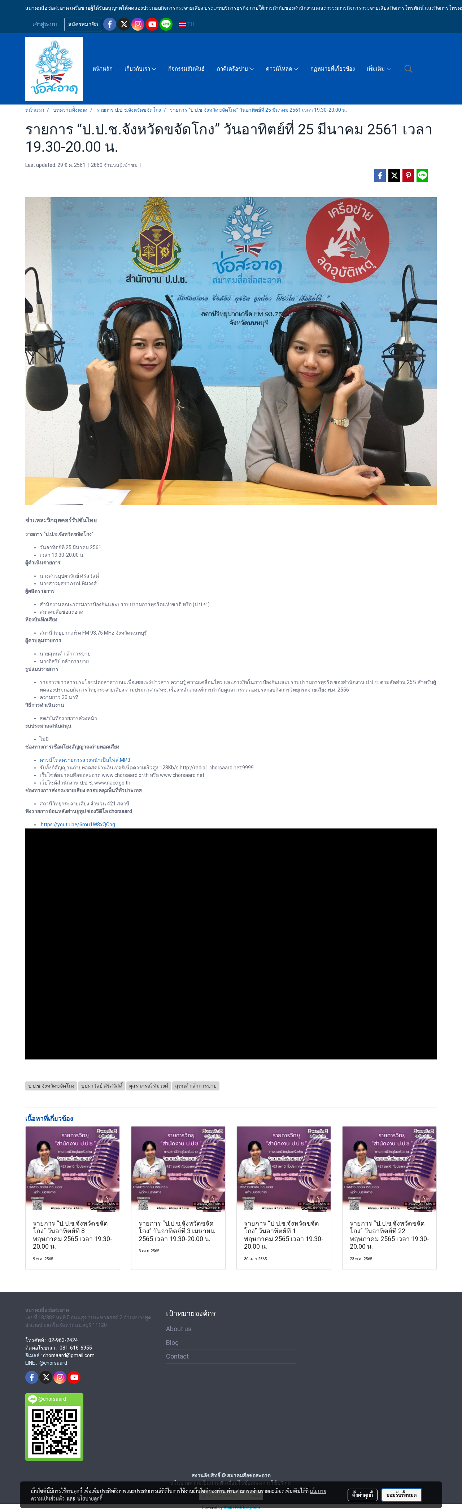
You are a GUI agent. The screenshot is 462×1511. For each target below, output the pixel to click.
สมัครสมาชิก (83, 24)
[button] (409, 69)
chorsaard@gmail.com (69, 1355)
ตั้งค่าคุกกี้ (362, 1495)
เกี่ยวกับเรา (138, 69)
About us (179, 1329)
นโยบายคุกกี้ (90, 1498)
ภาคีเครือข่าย (233, 69)
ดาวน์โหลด (280, 69)
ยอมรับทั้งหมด (402, 1495)
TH (190, 24)
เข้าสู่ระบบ (44, 24)
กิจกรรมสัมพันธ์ (186, 69)
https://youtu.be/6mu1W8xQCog (78, 824)
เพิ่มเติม (376, 69)
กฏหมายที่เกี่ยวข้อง (332, 69)
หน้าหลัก (102, 69)
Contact (177, 1356)
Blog (172, 1342)
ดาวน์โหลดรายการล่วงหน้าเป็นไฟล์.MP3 (85, 760)
